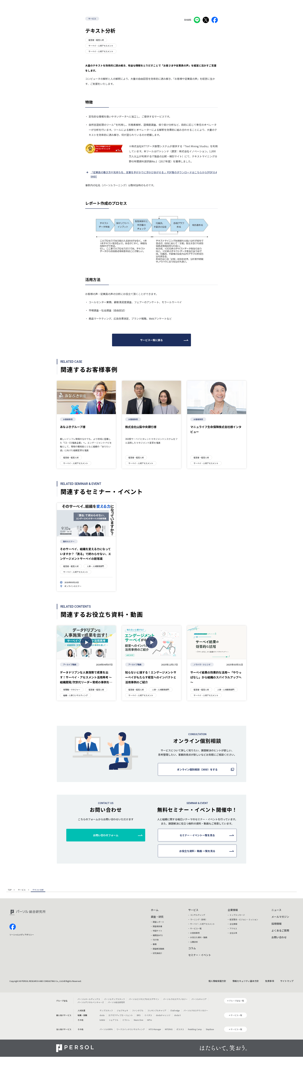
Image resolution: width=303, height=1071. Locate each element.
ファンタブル (137, 1010)
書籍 (155, 944)
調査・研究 (157, 917)
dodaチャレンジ (163, 1015)
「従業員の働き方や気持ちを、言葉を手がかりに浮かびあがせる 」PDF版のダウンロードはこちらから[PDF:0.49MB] (154, 174)
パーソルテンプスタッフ (114, 999)
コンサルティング (197, 914)
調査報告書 (157, 926)
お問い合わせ (279, 937)
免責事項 (269, 981)
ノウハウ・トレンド (202, 664)
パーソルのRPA (106, 1029)
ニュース (276, 910)
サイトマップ (287, 981)
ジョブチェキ (122, 1010)
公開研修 (194, 942)
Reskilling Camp (195, 1029)
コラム (192, 948)
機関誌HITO (158, 935)
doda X (177, 1015)
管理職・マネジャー (71, 689)
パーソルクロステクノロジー (175, 999)
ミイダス (148, 1015)
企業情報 (233, 910)
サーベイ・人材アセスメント (101, 45)
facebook (12, 927)
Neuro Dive (138, 1020)
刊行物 (155, 939)
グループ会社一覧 (236, 1000)
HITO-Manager (155, 1029)
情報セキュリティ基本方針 (245, 981)
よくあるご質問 (280, 930)
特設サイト (157, 930)
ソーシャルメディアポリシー (21, 934)
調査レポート (158, 921)
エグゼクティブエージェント (120, 1015)
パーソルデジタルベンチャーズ (90, 1002)
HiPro (149, 1020)
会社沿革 (233, 932)
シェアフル (113, 1020)
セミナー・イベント (199, 955)
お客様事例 (68, 419)
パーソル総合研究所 (116, 1002)
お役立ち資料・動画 (198, 937)
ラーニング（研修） (198, 919)
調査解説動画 (158, 948)
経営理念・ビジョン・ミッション (244, 919)
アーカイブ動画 (69, 664)
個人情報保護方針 (217, 981)
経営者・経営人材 (96, 40)
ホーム (154, 910)
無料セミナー (68, 541)
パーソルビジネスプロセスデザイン (144, 999)
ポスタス (180, 1029)
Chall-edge (175, 1010)
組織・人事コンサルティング (75, 695)
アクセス (233, 928)
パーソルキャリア (199, 999)
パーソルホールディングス (88, 999)
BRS (138, 1015)
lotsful (102, 1020)
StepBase (210, 1029)
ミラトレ (126, 1020)
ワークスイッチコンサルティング (130, 1029)
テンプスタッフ (106, 1010)
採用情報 (276, 923)
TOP (10, 890)
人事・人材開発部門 (95, 566)
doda (102, 1015)
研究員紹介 (157, 953)
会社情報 (233, 923)
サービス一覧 (196, 928)
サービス (92, 18)
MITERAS (168, 1029)
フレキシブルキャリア (156, 1010)
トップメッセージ (237, 914)
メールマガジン (280, 917)
